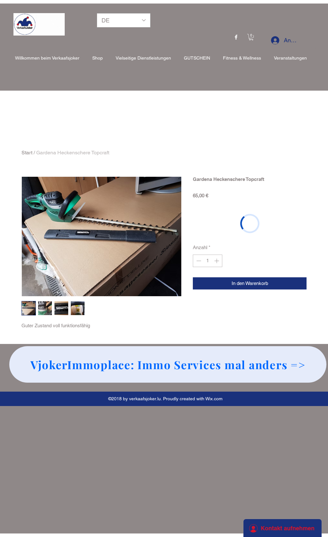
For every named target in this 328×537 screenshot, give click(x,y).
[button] (251, 37)
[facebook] (236, 37)
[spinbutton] (207, 261)
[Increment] (217, 261)
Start (26, 153)
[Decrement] (198, 261)
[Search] (314, 47)
